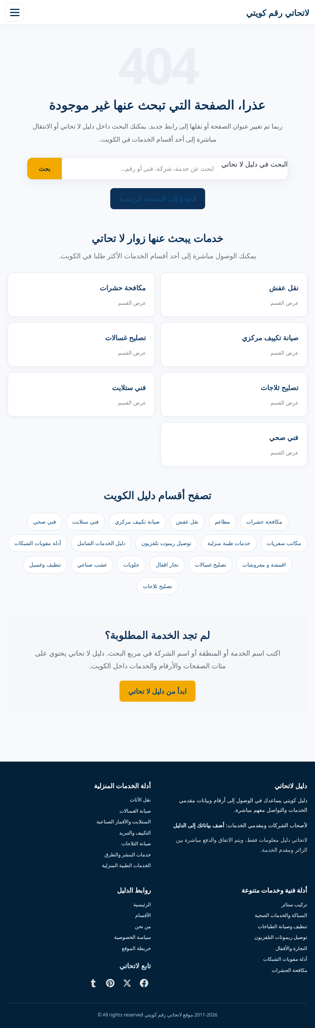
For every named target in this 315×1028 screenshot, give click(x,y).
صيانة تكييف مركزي (137, 521)
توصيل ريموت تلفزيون (166, 543)
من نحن (143, 926)
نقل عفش (187, 521)
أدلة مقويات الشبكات (37, 543)
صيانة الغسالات (135, 810)
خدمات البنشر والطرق (127, 854)
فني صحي (44, 521)
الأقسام (143, 915)
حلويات (131, 564)
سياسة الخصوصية (132, 937)
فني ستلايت (85, 521)
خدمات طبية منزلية (228, 543)
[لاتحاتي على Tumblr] (93, 983)
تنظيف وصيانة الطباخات (282, 926)
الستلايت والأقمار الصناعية (123, 821)
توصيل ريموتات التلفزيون (280, 937)
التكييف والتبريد (135, 832)
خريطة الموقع (136, 948)
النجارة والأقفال (291, 948)
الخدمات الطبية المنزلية (126, 865)
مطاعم (222, 521)
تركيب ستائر (294, 904)
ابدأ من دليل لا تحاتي (157, 691)
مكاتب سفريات (284, 543)
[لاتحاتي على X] (127, 983)
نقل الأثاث (140, 799)
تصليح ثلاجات (157, 586)
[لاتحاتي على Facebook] (144, 983)
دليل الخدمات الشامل (101, 543)
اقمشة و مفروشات (264, 564)
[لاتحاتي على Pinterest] (110, 983)
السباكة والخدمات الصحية (281, 915)
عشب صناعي (92, 564)
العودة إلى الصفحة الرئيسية (158, 198)
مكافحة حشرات (264, 521)
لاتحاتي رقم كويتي (278, 12)
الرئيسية (142, 904)
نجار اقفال (167, 564)
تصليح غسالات (210, 564)
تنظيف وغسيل (45, 564)
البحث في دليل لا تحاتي (254, 164)
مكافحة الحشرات (289, 970)
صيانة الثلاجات (136, 843)
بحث (44, 168)
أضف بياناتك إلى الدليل (198, 825)
